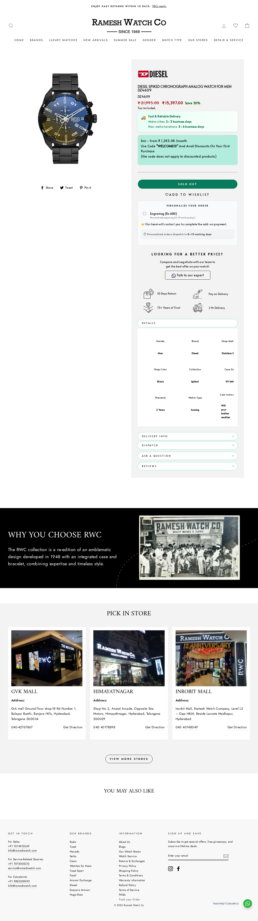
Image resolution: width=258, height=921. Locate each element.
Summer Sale (125, 40)
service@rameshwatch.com (24, 868)
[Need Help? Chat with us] (247, 903)
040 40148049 (187, 727)
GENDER (149, 40)
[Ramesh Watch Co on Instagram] (170, 868)
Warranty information (132, 880)
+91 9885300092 (19, 881)
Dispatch (150, 445)
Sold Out (187, 184)
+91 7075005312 (19, 864)
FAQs (122, 895)
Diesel (73, 885)
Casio (73, 861)
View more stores (129, 759)
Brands (36, 40)
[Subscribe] (226, 855)
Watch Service (128, 856)
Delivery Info (155, 436)
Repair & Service (229, 40)
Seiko (73, 856)
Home (19, 40)
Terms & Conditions (131, 875)
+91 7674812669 (19, 846)
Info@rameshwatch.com (22, 850)
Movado (74, 851)
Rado (73, 842)
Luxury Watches (63, 40)
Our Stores (198, 40)
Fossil (73, 875)
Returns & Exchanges (132, 861)
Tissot (73, 847)
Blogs (122, 847)
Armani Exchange (81, 880)
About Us (124, 842)
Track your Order (129, 899)
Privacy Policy (127, 866)
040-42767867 (22, 727)
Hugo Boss (76, 895)
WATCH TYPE (172, 40)
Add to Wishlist (189, 194)
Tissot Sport (77, 871)
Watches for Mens (81, 866)
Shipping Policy (128, 871)
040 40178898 (104, 727)
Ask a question (156, 455)
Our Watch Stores (129, 851)
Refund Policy (127, 885)
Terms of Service (129, 890)
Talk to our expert (191, 275)
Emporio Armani (80, 890)
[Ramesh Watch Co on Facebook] (178, 868)
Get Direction (72, 727)
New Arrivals (95, 40)
